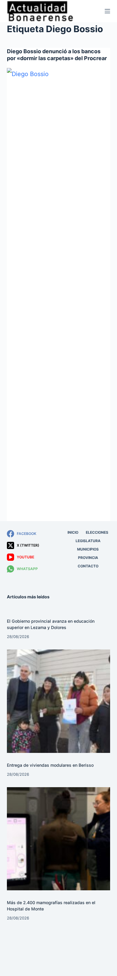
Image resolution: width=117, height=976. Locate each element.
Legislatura (88, 541)
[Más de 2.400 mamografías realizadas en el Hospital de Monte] (58, 838)
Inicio (73, 532)
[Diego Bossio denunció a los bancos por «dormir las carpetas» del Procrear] (58, 293)
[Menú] (107, 11)
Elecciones (97, 532)
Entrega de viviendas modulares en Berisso (50, 765)
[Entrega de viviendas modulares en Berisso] (58, 701)
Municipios (88, 549)
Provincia (88, 557)
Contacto (88, 566)
